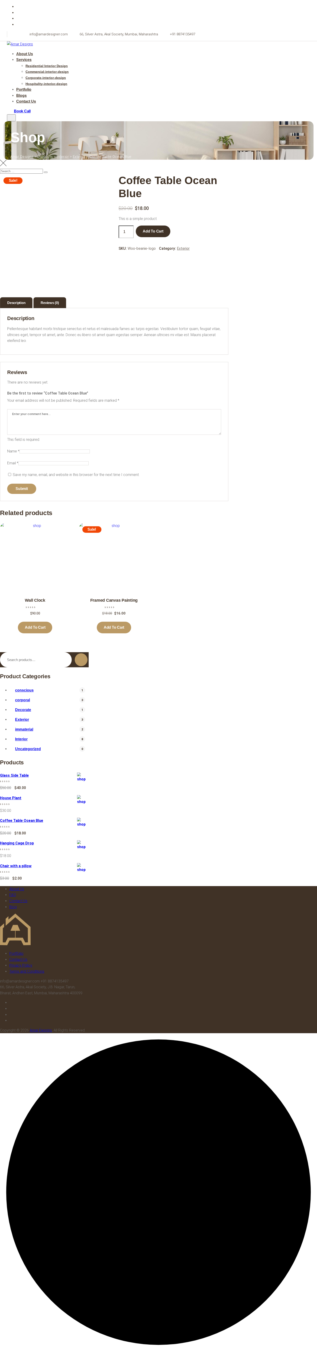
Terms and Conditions (26, 971)
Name (13, 451)
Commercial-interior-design (47, 72)
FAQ (12, 895)
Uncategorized (28, 749)
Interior (21, 739)
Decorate (23, 710)
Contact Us (26, 101)
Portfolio (23, 89)
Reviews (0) (50, 303)
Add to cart (153, 231)
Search (81, 659)
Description (16, 303)
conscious (24, 690)
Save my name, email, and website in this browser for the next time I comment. (76, 474)
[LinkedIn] (18, 18)
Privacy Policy (20, 965)
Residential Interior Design (47, 66)
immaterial (24, 729)
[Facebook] (18, 6)
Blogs (21, 96)
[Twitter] (18, 12)
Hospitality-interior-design (46, 84)
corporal (22, 700)
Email (12, 463)
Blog (13, 907)
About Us (24, 54)
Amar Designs (41, 1030)
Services (24, 60)
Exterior (183, 248)
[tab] (16, 302)
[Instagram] (18, 24)
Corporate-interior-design (46, 78)
